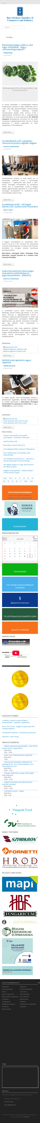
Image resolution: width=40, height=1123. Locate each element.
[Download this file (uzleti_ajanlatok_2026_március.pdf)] (20, 420)
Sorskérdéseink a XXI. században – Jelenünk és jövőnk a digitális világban (19, 142)
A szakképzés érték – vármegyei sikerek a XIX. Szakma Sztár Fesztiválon (20, 205)
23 (20, 478)
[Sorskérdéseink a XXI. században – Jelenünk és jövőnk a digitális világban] (20, 165)
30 (17, 481)
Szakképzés (5, 999)
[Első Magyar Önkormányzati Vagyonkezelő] (20, 923)
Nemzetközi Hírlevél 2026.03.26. (14, 445)
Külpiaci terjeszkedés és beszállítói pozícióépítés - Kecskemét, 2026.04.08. (16, 436)
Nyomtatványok (6, 1009)
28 (8, 481)
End (31, 481)
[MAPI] (20, 884)
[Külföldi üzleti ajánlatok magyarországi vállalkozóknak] (20, 384)
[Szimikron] (20, 841)
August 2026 (20, 539)
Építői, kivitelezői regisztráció (10, 996)
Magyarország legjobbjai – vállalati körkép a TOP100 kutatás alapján (18, 472)
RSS (15, 31)
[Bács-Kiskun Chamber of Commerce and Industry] (20, 9)
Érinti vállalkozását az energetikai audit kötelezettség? (16, 454)
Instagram (11, 31)
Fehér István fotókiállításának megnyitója (18, 755)
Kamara (4, 992)
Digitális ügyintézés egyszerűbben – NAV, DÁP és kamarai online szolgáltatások (20, 747)
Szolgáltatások (6, 1001)
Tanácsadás (23, 992)
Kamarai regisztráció (8, 994)
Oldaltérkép (5, 987)
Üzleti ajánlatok (24, 996)
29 (12, 481)
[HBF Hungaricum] (20, 906)
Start (5, 478)
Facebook (4, 31)
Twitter (8, 31)
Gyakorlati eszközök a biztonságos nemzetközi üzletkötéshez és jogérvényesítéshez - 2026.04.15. (18, 273)
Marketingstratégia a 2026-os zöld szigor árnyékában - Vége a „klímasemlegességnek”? (17, 47)
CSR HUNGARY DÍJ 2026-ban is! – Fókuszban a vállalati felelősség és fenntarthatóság (18, 460)
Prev (10, 478)
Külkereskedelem (25, 994)
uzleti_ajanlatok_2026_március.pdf (15, 423)
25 (28, 478)
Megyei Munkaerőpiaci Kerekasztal (8, 1005)
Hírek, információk (7, 989)
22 (15, 478)
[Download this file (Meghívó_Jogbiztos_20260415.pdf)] (20, 348)
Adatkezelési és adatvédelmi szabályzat (28, 1005)
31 (21, 481)
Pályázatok (23, 987)
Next (25, 481)
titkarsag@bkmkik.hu (10, 1105)
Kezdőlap (22, 1001)
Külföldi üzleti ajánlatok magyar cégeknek (16, 361)
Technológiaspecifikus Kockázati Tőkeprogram (19, 449)
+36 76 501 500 (8, 1102)
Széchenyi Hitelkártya (26, 989)
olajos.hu (26, 1117)
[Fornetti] (20, 852)
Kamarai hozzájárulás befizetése (20, 495)
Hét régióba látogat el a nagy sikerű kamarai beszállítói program (18, 466)
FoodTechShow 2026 (10, 441)
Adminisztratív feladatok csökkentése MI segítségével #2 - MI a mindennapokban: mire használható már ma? (18, 764)
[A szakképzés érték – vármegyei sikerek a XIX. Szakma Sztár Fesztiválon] (20, 228)
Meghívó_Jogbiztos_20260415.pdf (14, 351)
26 (32, 478)
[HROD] (20, 863)
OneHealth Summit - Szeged (14, 791)
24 (24, 478)
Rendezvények (24, 999)
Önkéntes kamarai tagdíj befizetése (20, 498)
